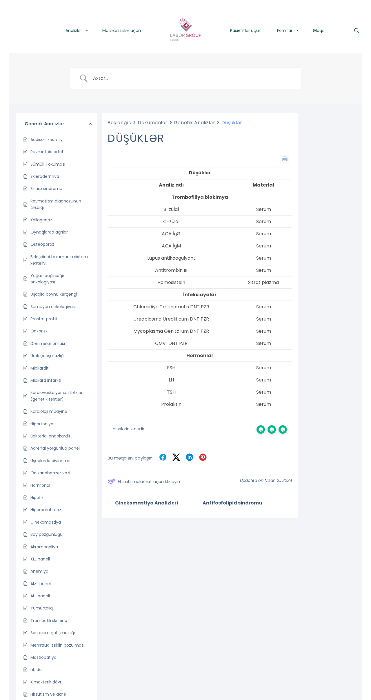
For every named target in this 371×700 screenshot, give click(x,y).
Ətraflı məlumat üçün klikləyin (149, 481)
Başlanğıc (119, 122)
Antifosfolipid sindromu (232, 503)
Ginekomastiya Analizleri (146, 503)
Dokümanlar (153, 122)
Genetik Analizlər (194, 122)
